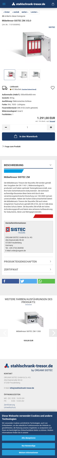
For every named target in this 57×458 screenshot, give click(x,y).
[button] (6, 127)
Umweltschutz (10, 407)
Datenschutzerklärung (37, 433)
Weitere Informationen (28, 453)
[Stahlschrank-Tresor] (28, 4)
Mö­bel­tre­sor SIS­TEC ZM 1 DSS (28, 331)
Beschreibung (13, 165)
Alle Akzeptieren (29, 438)
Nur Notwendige (28, 446)
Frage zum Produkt (13, 146)
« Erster (6, 12)
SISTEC (52, 27)
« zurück (15, 12)
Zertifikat (11, 269)
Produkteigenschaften (20, 261)
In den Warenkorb (28, 136)
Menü (4, 4)
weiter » (25, 12)
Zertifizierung (9, 405)
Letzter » (34, 12)
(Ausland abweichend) (29, 89)
